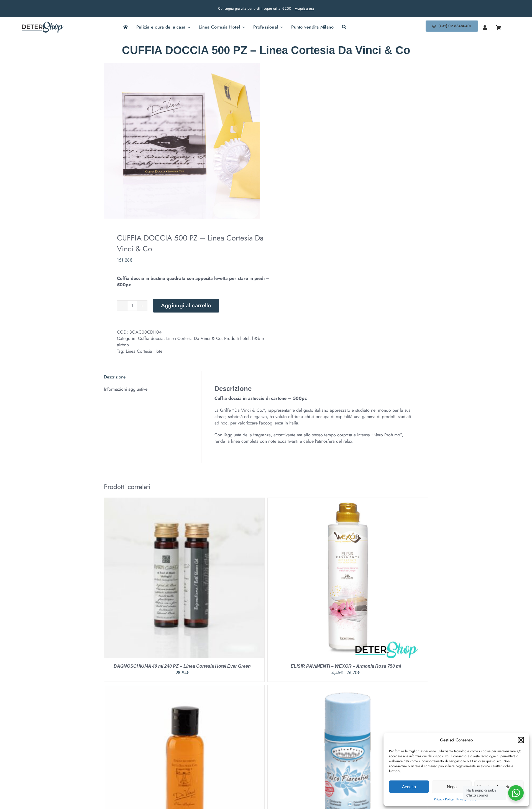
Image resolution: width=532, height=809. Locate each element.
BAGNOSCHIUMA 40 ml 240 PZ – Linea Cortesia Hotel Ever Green (182, 666)
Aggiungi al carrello (186, 305)
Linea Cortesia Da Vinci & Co (193, 338)
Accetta (409, 786)
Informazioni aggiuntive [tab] (125, 389)
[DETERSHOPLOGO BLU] (42, 24)
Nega (452, 786)
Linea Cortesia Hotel (144, 351)
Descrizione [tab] (115, 377)
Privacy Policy (444, 799)
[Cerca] (344, 27)
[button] (521, 740)
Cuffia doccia (150, 338)
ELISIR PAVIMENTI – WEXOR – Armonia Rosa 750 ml (346, 666)
